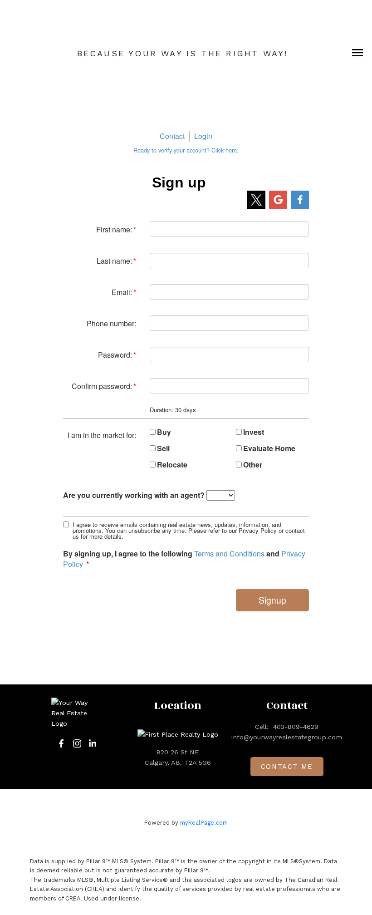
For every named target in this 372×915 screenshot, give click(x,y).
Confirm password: (102, 386)
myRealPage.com (204, 822)
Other (252, 465)
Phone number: (111, 323)
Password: (115, 354)
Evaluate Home (269, 448)
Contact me (287, 766)
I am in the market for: (102, 435)
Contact (172, 136)
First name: (114, 229)
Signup (272, 600)
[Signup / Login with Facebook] (300, 200)
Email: (122, 292)
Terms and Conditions (229, 553)
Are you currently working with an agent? (134, 495)
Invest (253, 432)
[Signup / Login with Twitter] (256, 200)
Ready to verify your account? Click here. (186, 150)
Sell (163, 448)
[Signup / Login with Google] (278, 200)
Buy (164, 432)
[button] (61, 743)
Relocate (172, 465)
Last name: (114, 261)
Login (203, 136)
